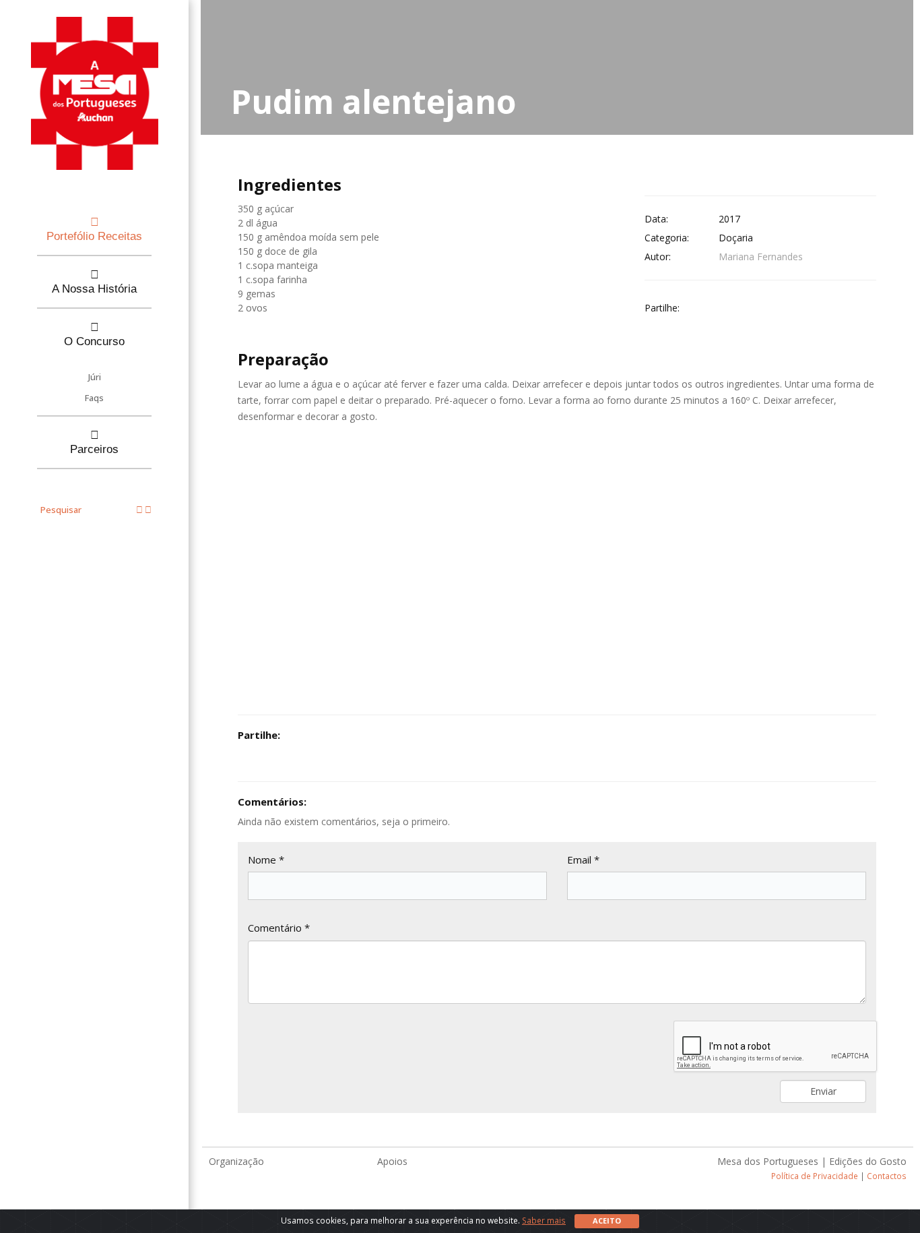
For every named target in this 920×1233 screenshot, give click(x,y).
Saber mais (544, 1220)
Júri (94, 377)
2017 (729, 218)
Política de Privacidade (814, 1175)
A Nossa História (94, 288)
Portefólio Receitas (94, 236)
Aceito (607, 1220)
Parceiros (94, 449)
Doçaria (736, 237)
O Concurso (94, 341)
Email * (583, 859)
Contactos (887, 1175)
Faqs (94, 398)
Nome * (266, 859)
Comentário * (279, 927)
